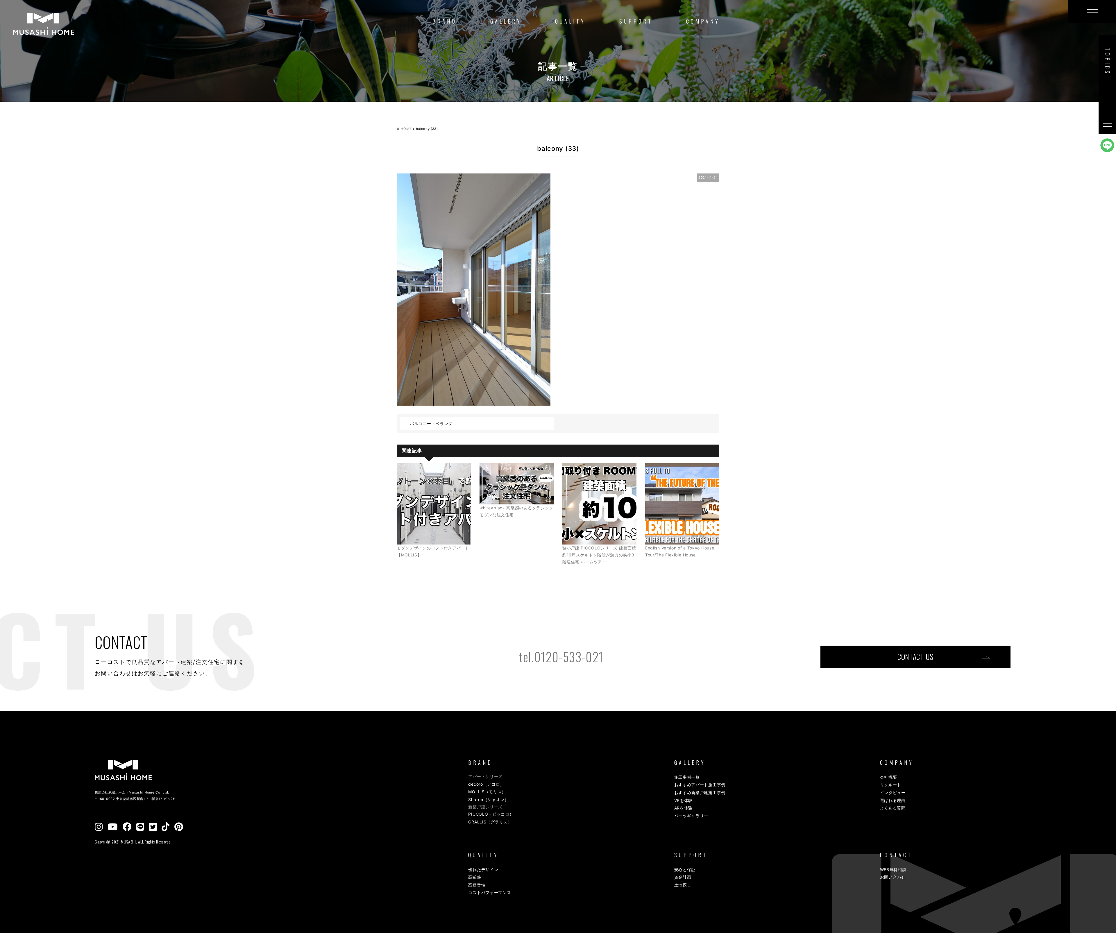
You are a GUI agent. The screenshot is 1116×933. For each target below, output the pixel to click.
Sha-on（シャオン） (488, 799)
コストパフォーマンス (489, 892)
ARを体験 (683, 807)
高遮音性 (476, 884)
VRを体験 (683, 800)
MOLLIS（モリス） (487, 791)
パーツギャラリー (691, 815)
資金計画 (682, 877)
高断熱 (474, 877)
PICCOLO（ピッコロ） (491, 814)
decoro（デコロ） (486, 784)
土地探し (682, 884)
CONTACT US (915, 656)
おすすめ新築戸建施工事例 (699, 792)
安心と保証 (685, 869)
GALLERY (506, 21)
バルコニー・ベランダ (431, 423)
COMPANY (703, 21)
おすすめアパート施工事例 (699, 784)
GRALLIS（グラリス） (490, 821)
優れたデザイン (483, 869)
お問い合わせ (893, 877)
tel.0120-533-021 (561, 657)
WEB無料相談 (893, 869)
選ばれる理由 (893, 800)
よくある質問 (893, 807)
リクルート (891, 784)
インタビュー (893, 792)
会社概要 (888, 777)
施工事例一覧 (687, 777)
